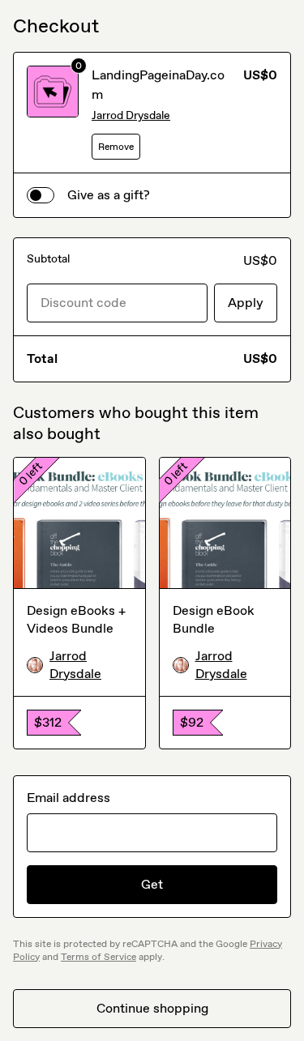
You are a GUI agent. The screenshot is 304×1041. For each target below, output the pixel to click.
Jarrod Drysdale (131, 115)
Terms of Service (98, 956)
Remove (116, 146)
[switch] (40, 195)
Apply (245, 302)
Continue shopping (152, 1008)
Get (152, 884)
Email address (68, 797)
